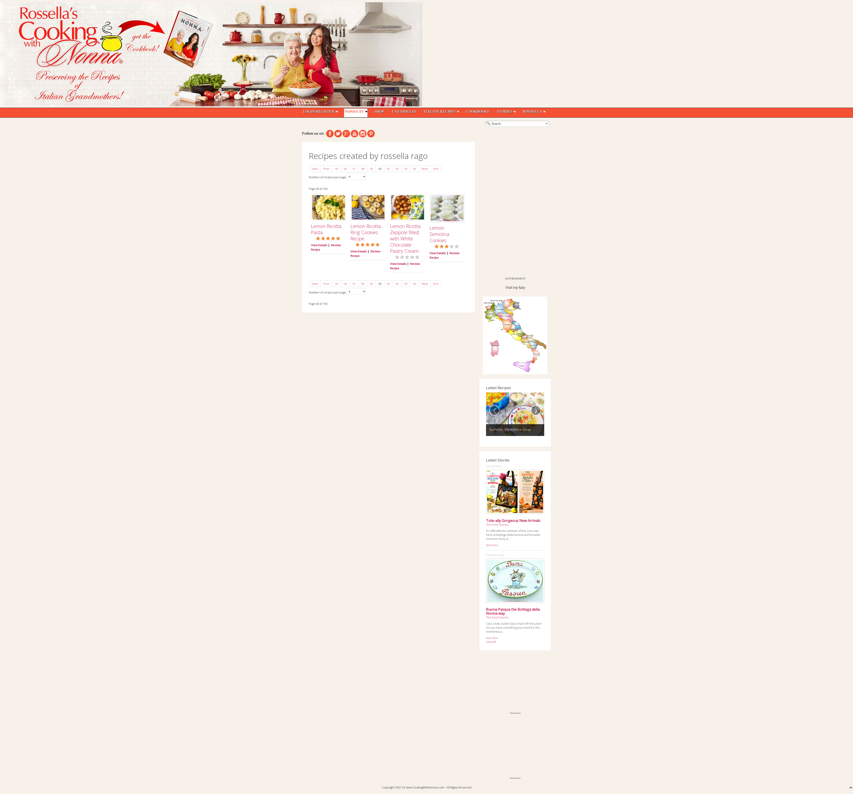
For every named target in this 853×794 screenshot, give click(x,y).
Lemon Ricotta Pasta (326, 229)
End (435, 169)
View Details (319, 245)
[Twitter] (338, 133)
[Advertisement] (512, 208)
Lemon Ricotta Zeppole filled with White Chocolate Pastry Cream (405, 238)
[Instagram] (362, 133)
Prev (326, 169)
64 (414, 169)
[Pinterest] (371, 133)
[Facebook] (330, 133)
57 (353, 169)
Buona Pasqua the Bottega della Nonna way (513, 611)
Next (425, 169)
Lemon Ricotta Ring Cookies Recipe (366, 232)
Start (315, 169)
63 (405, 169)
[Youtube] (354, 133)
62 (397, 169)
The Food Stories (497, 525)
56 (345, 169)
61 (388, 169)
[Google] (346, 133)
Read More (492, 545)
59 (371, 169)
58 (362, 169)
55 (336, 169)
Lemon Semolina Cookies (439, 234)
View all (491, 642)
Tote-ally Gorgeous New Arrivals (513, 520)
